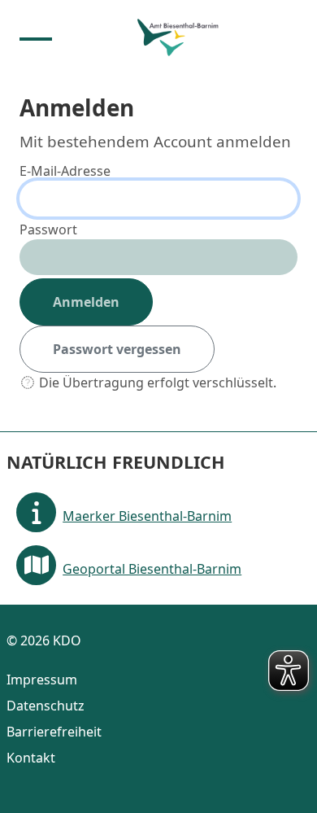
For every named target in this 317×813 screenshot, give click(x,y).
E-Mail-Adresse (65, 171)
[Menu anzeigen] (36, 37)
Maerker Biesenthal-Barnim (147, 516)
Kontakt (31, 758)
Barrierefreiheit (54, 732)
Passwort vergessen (117, 349)
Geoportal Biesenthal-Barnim (152, 569)
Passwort (48, 229)
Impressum (42, 679)
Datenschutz (46, 706)
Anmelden (86, 302)
